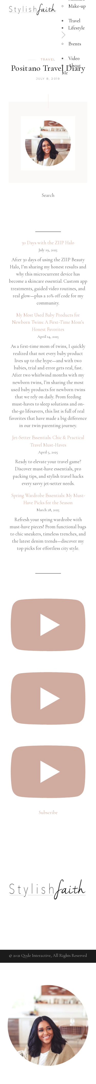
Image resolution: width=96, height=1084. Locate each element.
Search (48, 195)
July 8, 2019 (48, 78)
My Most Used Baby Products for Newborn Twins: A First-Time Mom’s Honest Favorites (48, 322)
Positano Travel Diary (48, 68)
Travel (48, 59)
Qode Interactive (36, 955)
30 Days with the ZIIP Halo (48, 243)
